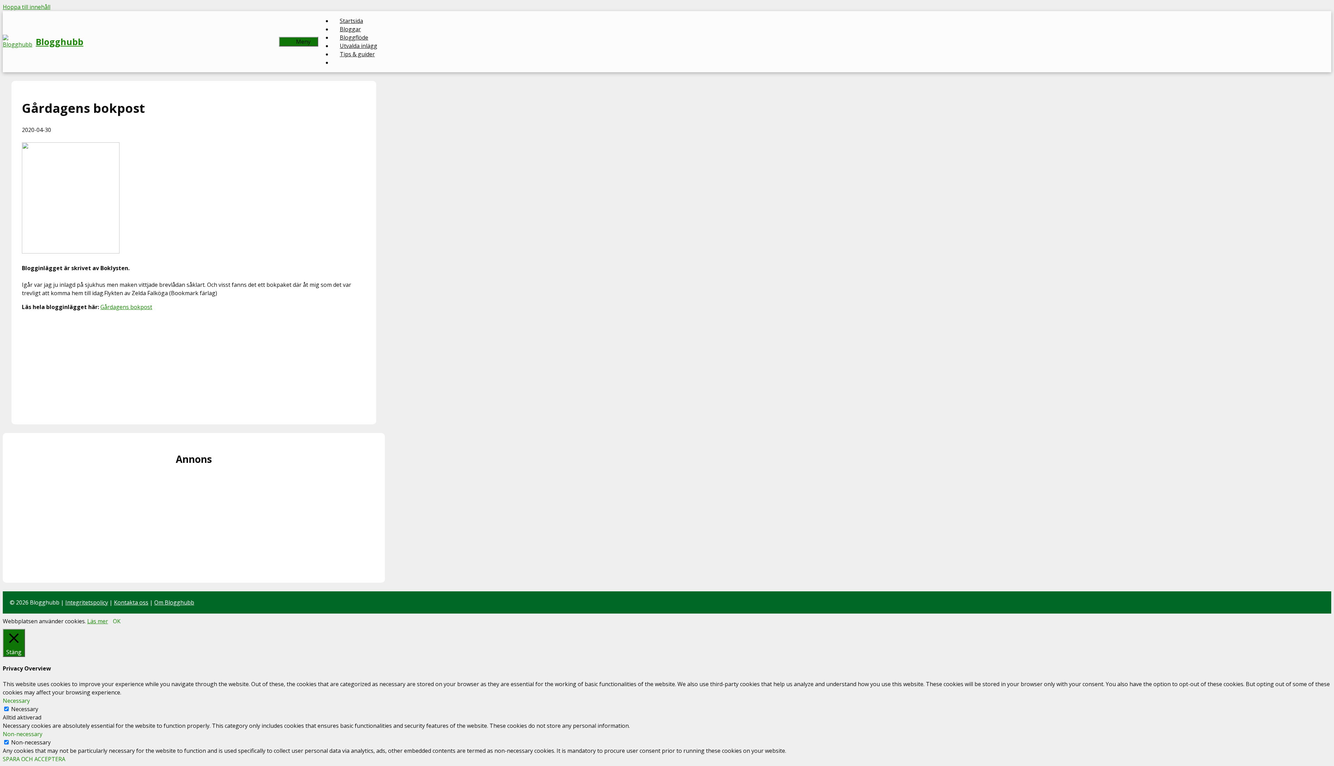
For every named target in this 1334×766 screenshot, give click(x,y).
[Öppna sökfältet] (268, 41)
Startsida (351, 21)
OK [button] (117, 621)
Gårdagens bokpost (126, 307)
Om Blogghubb (174, 602)
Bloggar (350, 29)
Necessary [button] (16, 701)
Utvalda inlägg (358, 46)
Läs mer (97, 621)
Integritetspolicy (86, 602)
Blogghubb (59, 42)
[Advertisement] (194, 365)
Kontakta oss (131, 602)
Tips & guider (357, 54)
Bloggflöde (354, 37)
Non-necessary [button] (22, 734)
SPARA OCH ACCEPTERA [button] (34, 759)
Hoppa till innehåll (26, 7)
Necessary (24, 709)
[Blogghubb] (19, 41)
